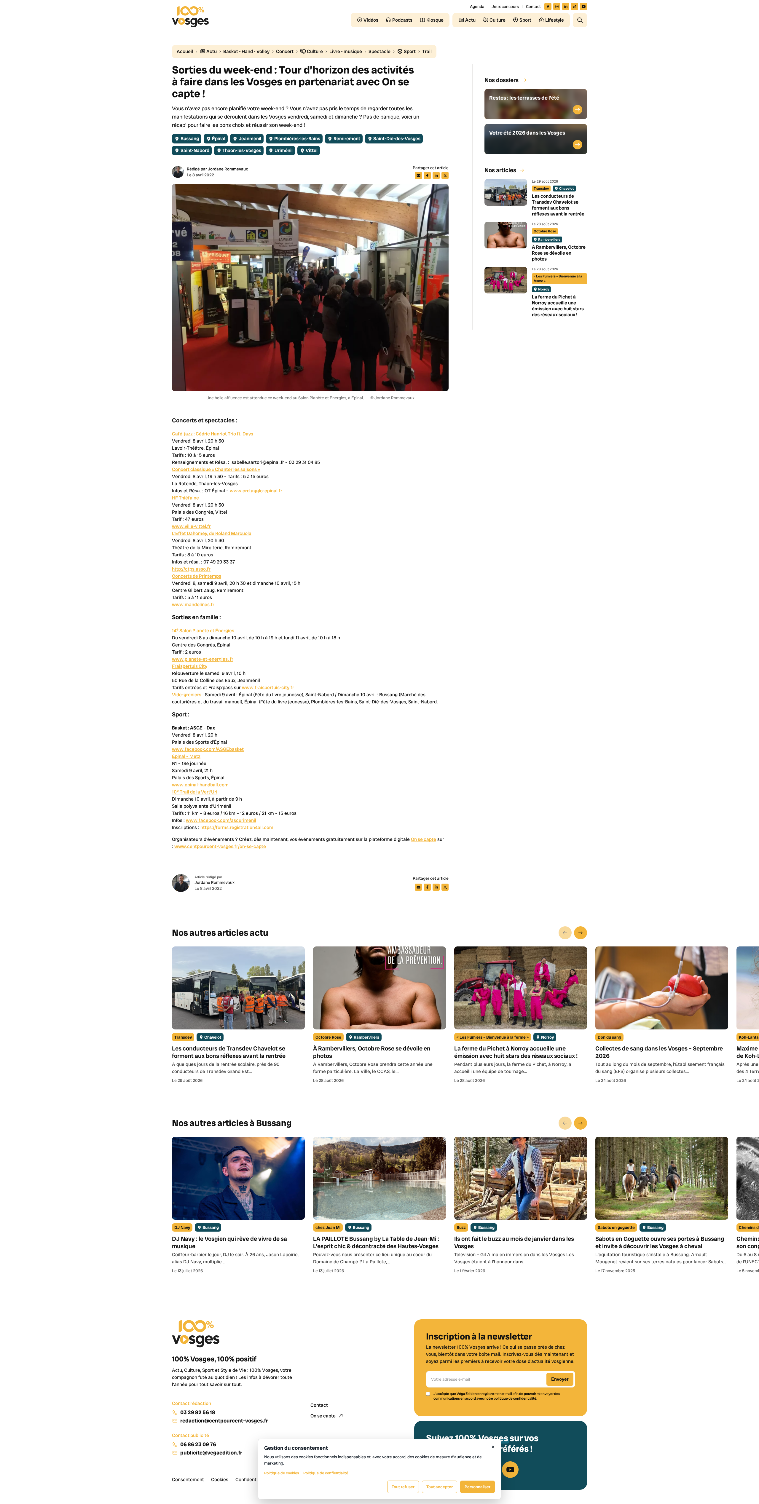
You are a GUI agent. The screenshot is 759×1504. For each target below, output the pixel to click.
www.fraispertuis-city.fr (268, 687)
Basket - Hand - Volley (246, 51)
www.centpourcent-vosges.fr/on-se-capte (220, 846)
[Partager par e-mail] (418, 175)
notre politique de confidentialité (510, 1398)
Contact (533, 6)
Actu (211, 51)
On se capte (423, 839)
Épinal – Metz (186, 756)
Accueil (185, 51)
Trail (427, 51)
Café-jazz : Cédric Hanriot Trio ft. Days (212, 434)
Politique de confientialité (325, 1473)
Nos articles (500, 170)
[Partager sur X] (445, 175)
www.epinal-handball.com (200, 785)
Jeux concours (505, 6)
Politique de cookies (281, 1473)
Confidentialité (251, 1479)
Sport (409, 51)
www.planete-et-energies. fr (202, 659)
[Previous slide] (565, 932)
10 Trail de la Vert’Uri (194, 792)
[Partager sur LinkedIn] (436, 175)
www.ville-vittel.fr (191, 526)
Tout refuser (403, 1486)
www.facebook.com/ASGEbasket (208, 749)
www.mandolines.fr (193, 604)
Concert (285, 51)
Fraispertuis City (189, 666)
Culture (314, 51)
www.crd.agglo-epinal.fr (256, 491)
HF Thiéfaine (185, 498)
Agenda (477, 6)
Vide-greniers (186, 695)
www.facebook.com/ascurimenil (221, 820)
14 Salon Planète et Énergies (203, 631)
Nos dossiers (501, 80)
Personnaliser (477, 1486)
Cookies (219, 1479)
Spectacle (379, 51)
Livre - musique (345, 51)
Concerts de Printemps (196, 576)
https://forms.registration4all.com (236, 827)
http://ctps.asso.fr (191, 569)
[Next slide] (580, 932)
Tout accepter (439, 1486)
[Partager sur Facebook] (427, 175)
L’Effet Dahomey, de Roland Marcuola (211, 533)
